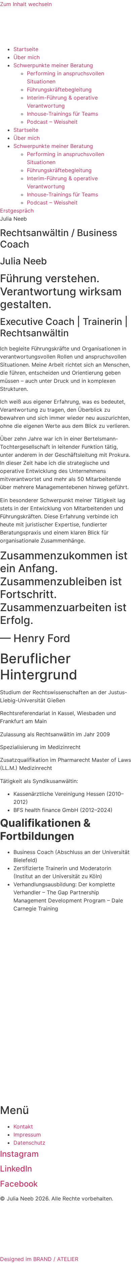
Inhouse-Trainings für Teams (62, 113)
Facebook (19, 1184)
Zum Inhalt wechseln (26, 4)
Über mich (26, 57)
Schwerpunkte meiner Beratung (53, 65)
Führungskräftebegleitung (59, 89)
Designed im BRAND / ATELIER (39, 1259)
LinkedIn (16, 1169)
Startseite (25, 49)
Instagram (19, 1154)
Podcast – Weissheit (52, 121)
